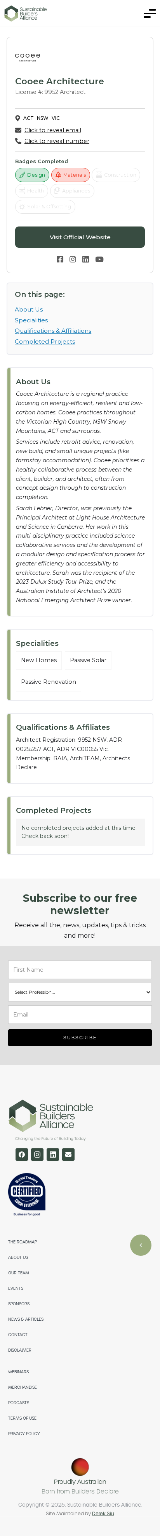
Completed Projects (45, 341)
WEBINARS (18, 1371)
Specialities (31, 320)
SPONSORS (19, 1303)
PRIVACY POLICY (24, 1433)
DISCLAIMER (19, 1350)
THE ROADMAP (22, 1242)
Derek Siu (103, 1513)
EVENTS (15, 1288)
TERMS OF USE (22, 1418)
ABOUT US (18, 1257)
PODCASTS (18, 1402)
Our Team (18, 1272)
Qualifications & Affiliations (53, 330)
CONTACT (18, 1334)
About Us (29, 309)
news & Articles (25, 1319)
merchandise (22, 1387)
